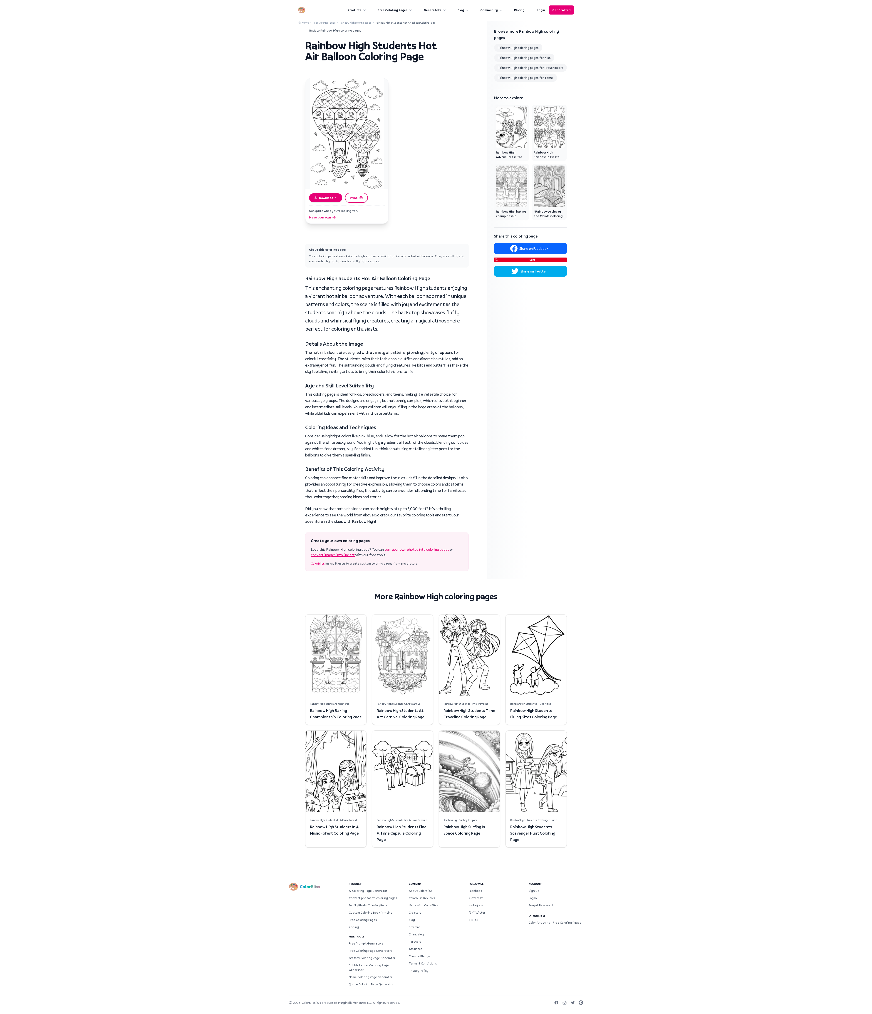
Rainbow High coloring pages (356, 22)
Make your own (320, 217)
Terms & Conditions (423, 963)
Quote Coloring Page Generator (371, 984)
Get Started (561, 10)
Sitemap (415, 927)
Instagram (476, 905)
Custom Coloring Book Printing (370, 912)
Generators (432, 10)
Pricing (519, 10)
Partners (415, 942)
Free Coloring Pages (392, 10)
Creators (415, 912)
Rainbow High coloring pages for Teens (525, 78)
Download (326, 198)
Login (541, 10)
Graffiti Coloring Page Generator (372, 958)
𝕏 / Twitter (477, 912)
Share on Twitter (533, 271)
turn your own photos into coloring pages (416, 549)
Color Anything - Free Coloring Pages (555, 922)
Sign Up (534, 891)
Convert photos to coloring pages (373, 898)
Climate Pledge (419, 956)
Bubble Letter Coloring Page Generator (369, 967)
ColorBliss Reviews (422, 898)
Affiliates (415, 949)
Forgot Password (541, 905)
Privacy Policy (419, 971)
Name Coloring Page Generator (370, 977)
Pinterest (476, 898)
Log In (533, 898)
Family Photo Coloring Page (368, 905)
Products (354, 10)
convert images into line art (333, 555)
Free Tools (356, 936)
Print (353, 198)
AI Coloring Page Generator (368, 891)
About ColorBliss (420, 891)
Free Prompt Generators (366, 943)
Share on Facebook (533, 248)
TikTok (473, 920)
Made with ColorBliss (423, 905)
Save (532, 259)
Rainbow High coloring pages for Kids (524, 58)
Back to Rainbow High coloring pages (335, 30)
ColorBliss (318, 563)
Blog (461, 10)
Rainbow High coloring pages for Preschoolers (530, 68)
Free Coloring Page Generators (370, 951)
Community (489, 10)
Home (305, 22)
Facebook (475, 891)
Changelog (416, 934)
